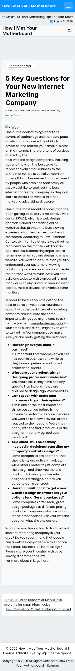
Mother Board (13, 115)
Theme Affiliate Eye (19, 653)
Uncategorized (19, 66)
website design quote (47, 323)
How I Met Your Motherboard (29, 6)
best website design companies (29, 160)
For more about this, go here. (27, 560)
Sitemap (52, 665)
